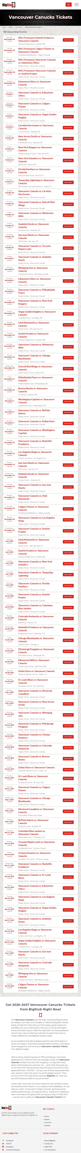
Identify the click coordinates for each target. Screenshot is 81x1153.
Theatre (48, 1125)
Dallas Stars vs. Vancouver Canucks (36, 671)
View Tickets (68, 40)
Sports (11, 27)
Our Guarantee (50, 1150)
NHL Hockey (19, 27)
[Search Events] (69, 4)
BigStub (26, 1113)
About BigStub (50, 1140)
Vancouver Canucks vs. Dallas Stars (36, 421)
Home (4, 27)
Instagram (10, 1146)
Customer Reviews (13, 1150)
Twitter (9, 1143)
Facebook (9, 1140)
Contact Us (49, 1144)
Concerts (48, 1122)
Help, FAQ (48, 1147)
